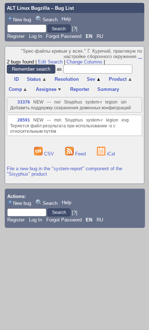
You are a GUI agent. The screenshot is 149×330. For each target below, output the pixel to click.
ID (16, 79)
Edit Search (50, 62)
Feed (80, 154)
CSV (49, 154)
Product (120, 79)
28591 (23, 120)
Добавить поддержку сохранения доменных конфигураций (70, 107)
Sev (94, 79)
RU (100, 36)
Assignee (49, 89)
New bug (22, 19)
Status (37, 79)
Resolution (67, 79)
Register (16, 36)
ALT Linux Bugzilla (28, 8)
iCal (110, 154)
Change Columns (84, 62)
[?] (74, 28)
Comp (18, 89)
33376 (23, 102)
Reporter (79, 89)
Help (66, 19)
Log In (35, 36)
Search (50, 19)
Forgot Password (63, 36)
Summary (108, 89)
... (140, 56)
